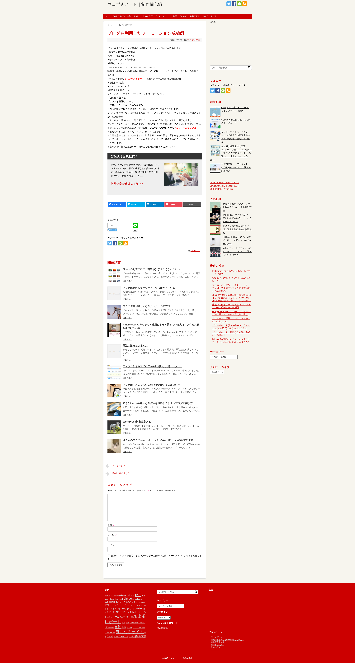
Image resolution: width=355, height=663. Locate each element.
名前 (111, 525)
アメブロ (116, 605)
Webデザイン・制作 (122, 16)
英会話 (110, 636)
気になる (183, 16)
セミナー (166, 16)
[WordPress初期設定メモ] (114, 427)
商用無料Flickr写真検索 (221, 189)
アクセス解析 (140, 602)
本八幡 (129, 628)
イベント (116, 609)
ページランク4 (119, 466)
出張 (134, 616)
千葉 (127, 622)
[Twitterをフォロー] (228, 3)
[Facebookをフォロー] (234, 3)
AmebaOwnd (216, 647)
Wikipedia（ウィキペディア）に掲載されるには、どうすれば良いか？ (237, 218)
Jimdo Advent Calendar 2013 (224, 182)
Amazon (107, 595)
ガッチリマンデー (131, 608)
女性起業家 (134, 623)
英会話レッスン (121, 636)
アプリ (108, 605)
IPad (138, 595)
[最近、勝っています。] (114, 351)
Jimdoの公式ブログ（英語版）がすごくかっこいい (151, 269)
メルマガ (115, 617)
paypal (135, 599)
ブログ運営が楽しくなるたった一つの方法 (146, 306)
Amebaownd (116, 595)
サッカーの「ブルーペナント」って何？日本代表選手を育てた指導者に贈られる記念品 (231, 288)
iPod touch (119, 599)
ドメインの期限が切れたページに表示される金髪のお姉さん (237, 229)
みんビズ (121, 602)
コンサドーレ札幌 (125, 612)
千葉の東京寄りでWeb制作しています (227, 640)
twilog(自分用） (217, 645)
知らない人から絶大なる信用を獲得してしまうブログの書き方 (158, 403)
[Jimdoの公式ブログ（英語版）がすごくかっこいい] (114, 275)
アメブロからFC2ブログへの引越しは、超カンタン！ (152, 366)
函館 (123, 623)
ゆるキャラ (130, 602)
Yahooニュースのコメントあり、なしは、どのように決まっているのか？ (237, 251)
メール (112, 535)
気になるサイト (130, 632)
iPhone (111, 599)
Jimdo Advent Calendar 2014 (224, 186)
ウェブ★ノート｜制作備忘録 (134, 4)
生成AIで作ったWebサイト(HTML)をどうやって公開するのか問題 (236, 167)
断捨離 (111, 627)
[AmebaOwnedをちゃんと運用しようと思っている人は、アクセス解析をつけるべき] (114, 330)
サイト (110, 545)
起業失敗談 (139, 636)
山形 (141, 623)
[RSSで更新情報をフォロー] (244, 3)
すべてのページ (209, 16)
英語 (131, 636)
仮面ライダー (125, 617)
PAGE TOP (344, 640)
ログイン (215, 649)
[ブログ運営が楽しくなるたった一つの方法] (114, 312)
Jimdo (128, 598)
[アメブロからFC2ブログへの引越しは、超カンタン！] (114, 372)
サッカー (138, 612)
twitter (140, 599)
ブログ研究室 (193, 40)
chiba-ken (195, 250)
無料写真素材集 (217, 642)
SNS (158, 16)
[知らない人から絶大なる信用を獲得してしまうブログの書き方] (114, 409)
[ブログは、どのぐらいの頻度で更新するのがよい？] (114, 390)
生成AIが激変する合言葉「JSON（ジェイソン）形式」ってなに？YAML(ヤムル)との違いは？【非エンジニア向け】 (231, 153)
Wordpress (111, 601)
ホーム (108, 16)
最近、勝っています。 (135, 345)
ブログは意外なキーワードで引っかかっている (149, 287)
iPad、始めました (121, 473)
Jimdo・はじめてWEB (143, 16)
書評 (175, 16)
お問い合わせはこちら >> (127, 183)
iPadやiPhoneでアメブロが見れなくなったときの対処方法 (237, 207)
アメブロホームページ (129, 605)
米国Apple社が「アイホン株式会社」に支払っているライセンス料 (237, 240)
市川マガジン (216, 637)
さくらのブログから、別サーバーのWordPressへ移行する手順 (158, 440)
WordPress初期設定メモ (137, 421)
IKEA (133, 595)
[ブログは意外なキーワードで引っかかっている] (114, 293)
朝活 (124, 627)
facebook (126, 595)
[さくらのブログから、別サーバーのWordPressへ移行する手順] (114, 446)
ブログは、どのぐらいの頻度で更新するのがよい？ (151, 384)
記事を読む (127, 281)
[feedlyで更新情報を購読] (239, 3)
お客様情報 (195, 16)
